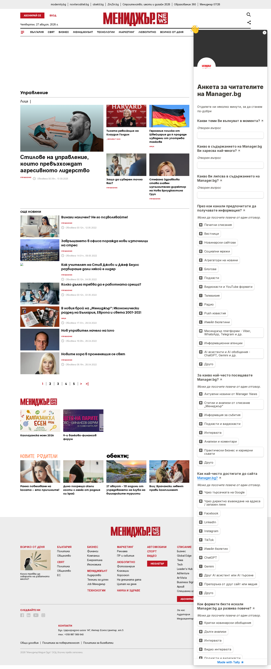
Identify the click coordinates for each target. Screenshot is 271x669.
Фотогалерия (126, 566)
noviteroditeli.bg (79, 4)
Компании (93, 555)
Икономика (94, 564)
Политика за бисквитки (98, 643)
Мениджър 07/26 (210, 4)
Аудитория (183, 614)
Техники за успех (97, 579)
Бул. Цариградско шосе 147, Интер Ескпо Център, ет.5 (90, 630)
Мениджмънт (83, 32)
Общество (64, 555)
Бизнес (64, 32)
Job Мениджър (96, 584)
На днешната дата (129, 579)
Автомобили (156, 547)
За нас (181, 610)
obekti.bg (98, 4)
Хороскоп (123, 575)
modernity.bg (58, 4)
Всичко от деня (171, 32)
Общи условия (29, 643)
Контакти (65, 626)
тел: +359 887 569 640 (71, 634)
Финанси (92, 551)
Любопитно (147, 32)
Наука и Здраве (128, 590)
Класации (123, 571)
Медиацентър (185, 618)
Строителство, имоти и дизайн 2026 (146, 4)
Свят (51, 32)
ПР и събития (125, 555)
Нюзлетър (157, 564)
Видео (152, 555)
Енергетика (94, 560)
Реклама (122, 551)
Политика (63, 551)
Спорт (152, 551)
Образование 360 (185, 4)
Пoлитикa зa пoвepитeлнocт (60, 643)
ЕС (59, 575)
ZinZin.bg (113, 4)
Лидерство (94, 575)
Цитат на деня (126, 584)
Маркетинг (126, 32)
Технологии (106, 32)
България (37, 32)
